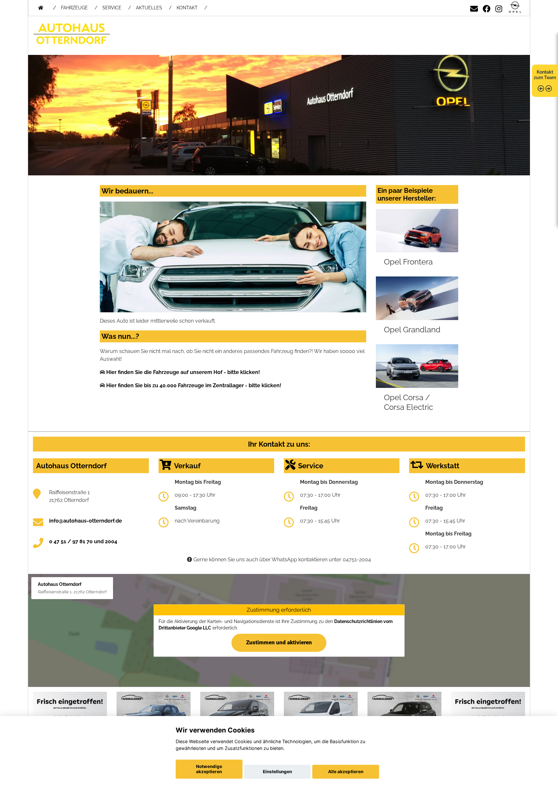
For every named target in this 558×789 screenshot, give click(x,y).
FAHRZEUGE (74, 7)
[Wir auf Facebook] (487, 7)
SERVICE (111, 7)
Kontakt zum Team (545, 74)
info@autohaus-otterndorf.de (85, 521)
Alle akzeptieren (345, 771)
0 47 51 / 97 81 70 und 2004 (83, 541)
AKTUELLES (149, 7)
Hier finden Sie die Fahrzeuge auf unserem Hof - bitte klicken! (183, 372)
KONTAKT (187, 7)
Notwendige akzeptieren (209, 769)
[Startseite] (515, 7)
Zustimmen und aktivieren (279, 642)
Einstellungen (277, 771)
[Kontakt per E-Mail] (474, 7)
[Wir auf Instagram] (498, 7)
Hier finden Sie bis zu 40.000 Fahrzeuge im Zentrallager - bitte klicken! (193, 385)
